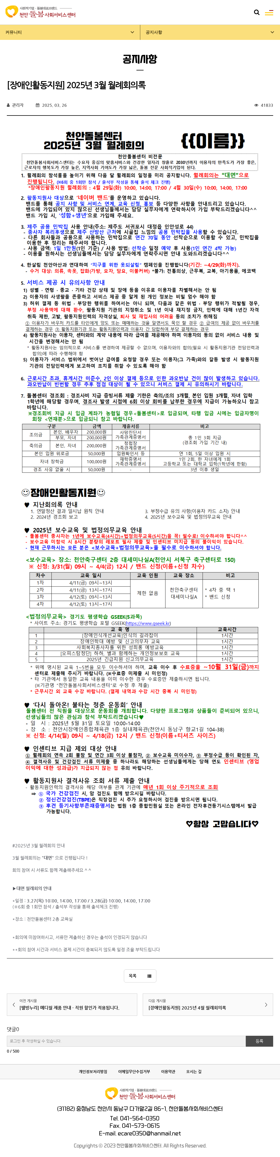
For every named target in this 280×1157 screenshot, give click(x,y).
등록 (259, 1041)
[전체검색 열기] (256, 12)
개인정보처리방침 (93, 1071)
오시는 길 (194, 1071)
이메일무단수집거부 (134, 1071)
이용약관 (168, 1071)
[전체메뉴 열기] (269, 12)
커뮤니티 (13, 32)
